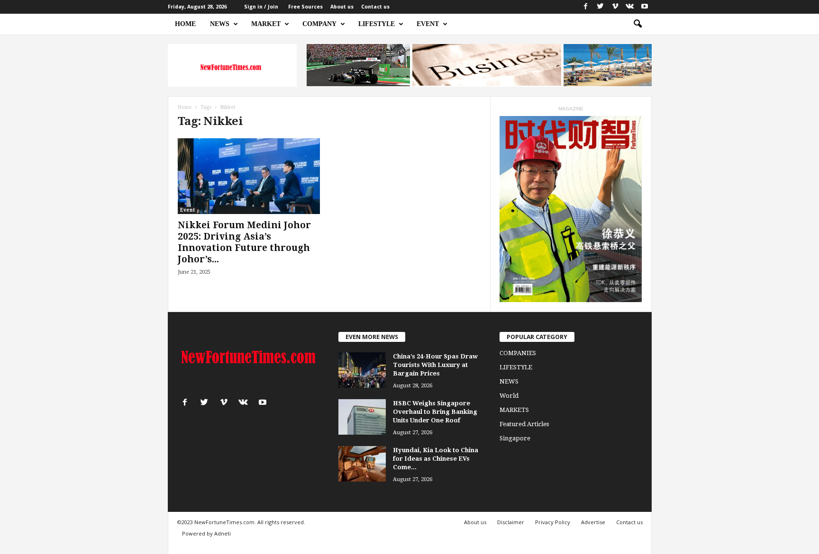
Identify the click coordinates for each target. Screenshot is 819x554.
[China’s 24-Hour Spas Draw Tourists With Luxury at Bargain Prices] (362, 370)
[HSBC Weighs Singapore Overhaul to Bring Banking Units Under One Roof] (362, 417)
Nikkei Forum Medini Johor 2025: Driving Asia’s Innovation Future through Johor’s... (244, 242)
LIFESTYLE (376, 23)
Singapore (515, 438)
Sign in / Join (261, 7)
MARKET (266, 23)
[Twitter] (600, 7)
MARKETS (514, 409)
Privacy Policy (552, 522)
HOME (185, 23)
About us (342, 7)
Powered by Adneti (206, 533)
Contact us (375, 7)
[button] (637, 24)
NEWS (219, 23)
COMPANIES (518, 353)
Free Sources (305, 7)
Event (187, 210)
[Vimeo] (615, 7)
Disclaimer (510, 522)
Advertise (593, 522)
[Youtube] (644, 7)
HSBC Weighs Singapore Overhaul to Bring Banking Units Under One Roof (435, 412)
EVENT (428, 23)
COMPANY (319, 23)
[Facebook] (586, 7)
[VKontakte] (630, 7)
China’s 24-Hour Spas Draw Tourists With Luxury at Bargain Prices (435, 365)
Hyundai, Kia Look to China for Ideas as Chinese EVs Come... (435, 459)
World (509, 395)
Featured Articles (524, 424)
